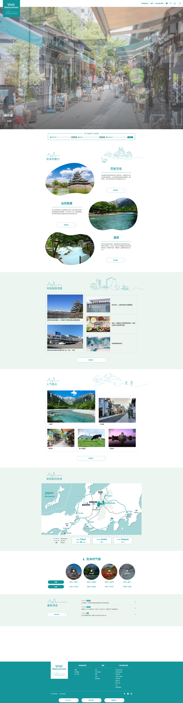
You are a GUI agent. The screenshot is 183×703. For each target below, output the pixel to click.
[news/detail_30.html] (108, 602)
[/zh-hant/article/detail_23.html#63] (109, 576)
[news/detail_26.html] (108, 608)
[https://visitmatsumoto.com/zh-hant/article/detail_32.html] (111, 343)
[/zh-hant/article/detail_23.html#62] (91, 576)
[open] (91, 137)
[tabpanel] (91, 68)
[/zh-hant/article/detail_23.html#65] (127, 576)
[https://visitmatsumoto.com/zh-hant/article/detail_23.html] (65, 308)
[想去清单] (167, 3)
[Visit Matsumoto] (59, 670)
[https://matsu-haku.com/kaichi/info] (63, 137)
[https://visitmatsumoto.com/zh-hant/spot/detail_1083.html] (61, 439)
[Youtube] (128, 694)
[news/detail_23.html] (108, 614)
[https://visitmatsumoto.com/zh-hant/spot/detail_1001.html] (122, 439)
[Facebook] (124, 694)
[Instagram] (131, 694)
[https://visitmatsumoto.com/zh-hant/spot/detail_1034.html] (91, 439)
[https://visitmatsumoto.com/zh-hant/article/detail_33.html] (65, 338)
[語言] (175, 3)
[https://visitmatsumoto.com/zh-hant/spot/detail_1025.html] (71, 408)
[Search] (171, 3)
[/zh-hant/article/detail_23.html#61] (74, 576)
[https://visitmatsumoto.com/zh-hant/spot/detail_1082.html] (117, 411)
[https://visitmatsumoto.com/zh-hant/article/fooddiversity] (111, 324)
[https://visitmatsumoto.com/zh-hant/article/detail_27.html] (111, 304)
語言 (175, 3)
